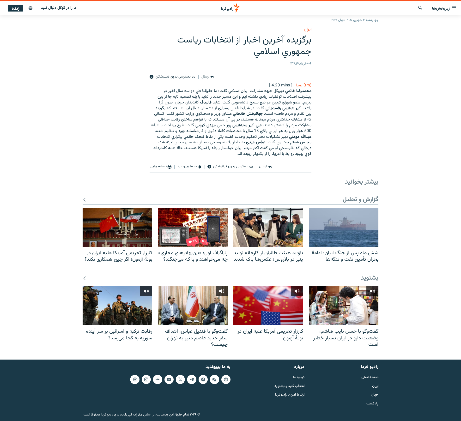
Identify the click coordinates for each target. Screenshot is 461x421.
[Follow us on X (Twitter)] (180, 379)
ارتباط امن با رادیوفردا (289, 394)
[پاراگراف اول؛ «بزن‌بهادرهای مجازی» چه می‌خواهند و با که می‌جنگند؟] (193, 227)
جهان (374, 394)
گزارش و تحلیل (360, 200)
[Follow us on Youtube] (169, 379)
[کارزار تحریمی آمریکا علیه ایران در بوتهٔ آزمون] (268, 305)
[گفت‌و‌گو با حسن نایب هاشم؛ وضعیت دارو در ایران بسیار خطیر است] (343, 305)
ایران (375, 386)
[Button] (207, 77)
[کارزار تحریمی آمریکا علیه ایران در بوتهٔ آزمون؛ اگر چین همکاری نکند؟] (117, 227)
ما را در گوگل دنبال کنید (59, 8)
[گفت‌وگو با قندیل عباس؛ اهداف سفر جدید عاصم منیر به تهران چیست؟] (193, 305)
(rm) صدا (303, 85)
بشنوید (369, 278)
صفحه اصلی (369, 377)
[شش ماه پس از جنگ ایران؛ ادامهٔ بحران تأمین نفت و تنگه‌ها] (343, 227)
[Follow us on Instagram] (146, 379)
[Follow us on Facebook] (203, 379)
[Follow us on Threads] (134, 379)
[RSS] (214, 379)
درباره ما (298, 377)
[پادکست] (30, 8)
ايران (307, 29)
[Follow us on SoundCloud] (157, 379)
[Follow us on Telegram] (191, 379)
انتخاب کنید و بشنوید (289, 386)
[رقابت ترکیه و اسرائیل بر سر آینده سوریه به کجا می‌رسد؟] (117, 305)
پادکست (372, 403)
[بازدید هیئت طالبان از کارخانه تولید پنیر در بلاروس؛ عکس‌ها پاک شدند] (268, 227)
